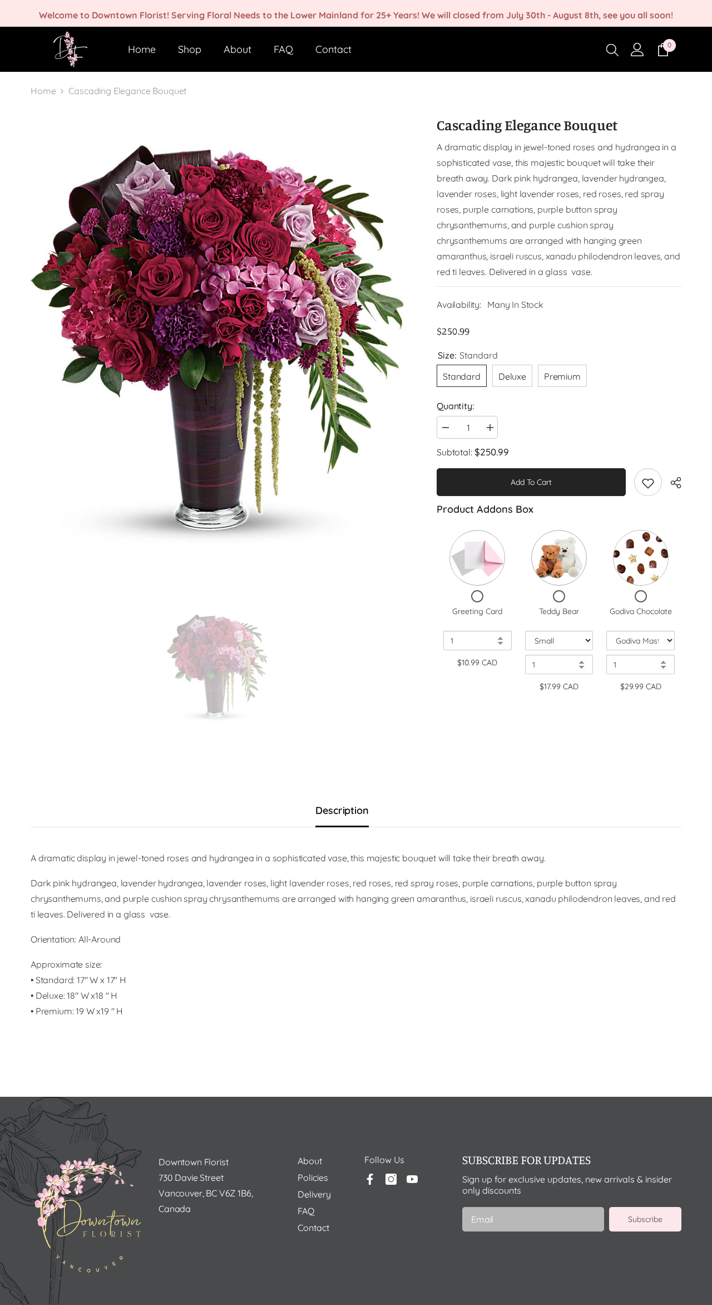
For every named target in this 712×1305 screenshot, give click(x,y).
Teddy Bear (559, 611)
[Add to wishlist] (648, 482)
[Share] (671, 482)
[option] (217, 350)
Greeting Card (477, 611)
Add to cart (531, 482)
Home (43, 90)
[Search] (612, 49)
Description (341, 810)
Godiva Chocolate (641, 611)
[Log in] (637, 49)
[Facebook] (369, 1179)
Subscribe (645, 1219)
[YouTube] (412, 1179)
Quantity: (455, 405)
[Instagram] (391, 1179)
